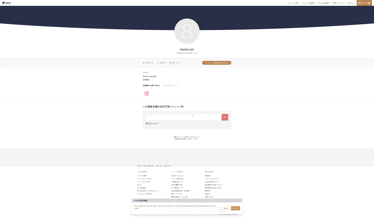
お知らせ (207, 194)
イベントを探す (142, 176)
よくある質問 (141, 188)
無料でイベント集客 (364, 3)
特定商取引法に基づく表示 (213, 188)
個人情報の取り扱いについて (214, 185)
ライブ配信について (177, 188)
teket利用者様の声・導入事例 (180, 191)
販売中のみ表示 (153, 123)
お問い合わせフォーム (171, 85)
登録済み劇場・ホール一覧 (179, 197)
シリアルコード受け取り (144, 194)
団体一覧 (159, 165)
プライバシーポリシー (211, 179)
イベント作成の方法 (177, 179)
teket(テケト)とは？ (177, 176)
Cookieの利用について (212, 182)
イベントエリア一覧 (143, 182)
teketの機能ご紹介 (177, 185)
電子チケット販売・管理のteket (145, 165)
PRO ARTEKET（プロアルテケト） (148, 191)
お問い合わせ (209, 197)
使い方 (139, 185)
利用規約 (207, 176)
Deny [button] (225, 208)
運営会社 (207, 191)
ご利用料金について (177, 182)
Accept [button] (235, 208)
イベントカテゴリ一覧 (144, 179)
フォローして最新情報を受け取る (217, 63)
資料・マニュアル (176, 194)
